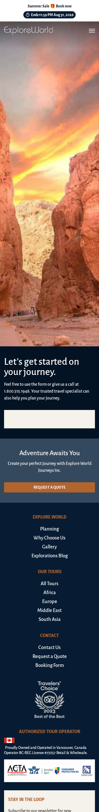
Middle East (49, 610)
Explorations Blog (49, 555)
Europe (49, 601)
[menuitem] (49, 529)
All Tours (49, 583)
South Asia (50, 619)
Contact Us (49, 647)
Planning (49, 529)
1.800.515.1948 (16, 391)
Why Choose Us (49, 537)
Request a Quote (50, 487)
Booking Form (49, 665)
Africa (49, 592)
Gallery (49, 546)
